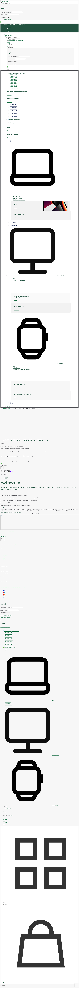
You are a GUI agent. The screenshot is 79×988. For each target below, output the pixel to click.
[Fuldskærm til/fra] (2, 985)
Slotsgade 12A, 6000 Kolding (7, 531)
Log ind (8, 612)
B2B (4, 558)
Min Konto (5, 559)
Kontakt (5, 555)
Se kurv (8, 627)
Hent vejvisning (3, 534)
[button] (39, 499)
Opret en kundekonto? (5, 617)
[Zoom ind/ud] (0, 985)
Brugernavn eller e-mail (6, 607)
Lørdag (4, 817)
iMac (10, 408)
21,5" (13, 408)
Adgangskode (4, 610)
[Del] (3, 985)
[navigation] (39, 623)
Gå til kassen (3, 627)
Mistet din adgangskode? (6, 615)
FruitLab (5, 587)
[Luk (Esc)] (4, 985)
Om (4, 556)
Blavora (24, 587)
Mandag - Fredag (7, 815)
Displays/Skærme (4, 408)
